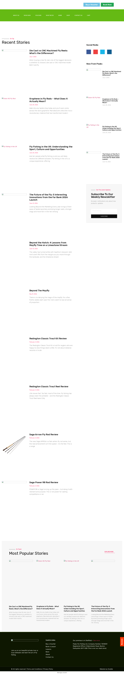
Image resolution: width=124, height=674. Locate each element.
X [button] (122, 670)
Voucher (38, 15)
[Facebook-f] (103, 12)
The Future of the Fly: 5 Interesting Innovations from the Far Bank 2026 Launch (48, 197)
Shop (68, 15)
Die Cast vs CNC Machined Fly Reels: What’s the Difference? (48, 52)
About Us (16, 15)
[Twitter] (109, 12)
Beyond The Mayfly (39, 290)
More (60, 15)
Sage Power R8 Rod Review (43, 482)
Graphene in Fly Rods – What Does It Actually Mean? (110, 100)
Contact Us (78, 15)
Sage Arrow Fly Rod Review (43, 434)
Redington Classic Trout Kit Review (48, 338)
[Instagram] (103, 17)
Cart (88, 15)
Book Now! (114, 671)
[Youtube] (109, 17)
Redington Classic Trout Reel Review (48, 386)
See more (96, 640)
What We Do (50, 15)
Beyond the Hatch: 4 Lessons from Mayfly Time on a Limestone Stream (48, 244)
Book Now (27, 15)
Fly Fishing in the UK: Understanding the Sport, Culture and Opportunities (50, 148)
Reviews (122, 641)
